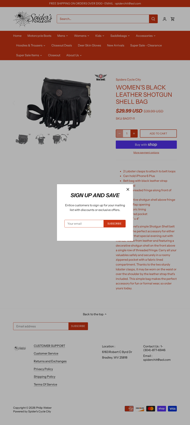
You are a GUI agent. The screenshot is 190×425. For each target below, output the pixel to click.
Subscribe (114, 223)
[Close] (128, 189)
